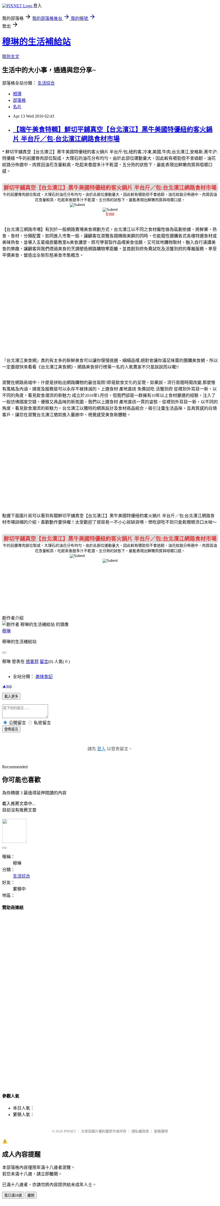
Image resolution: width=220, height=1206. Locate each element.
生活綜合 (46, 83)
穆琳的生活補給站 (36, 41)
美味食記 (44, 676)
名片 (17, 106)
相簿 (17, 94)
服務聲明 (161, 1131)
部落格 (19, 100)
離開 (30, 1195)
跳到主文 (10, 56)
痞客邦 (32, 661)
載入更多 (11, 696)
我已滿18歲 (13, 1195)
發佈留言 (11, 729)
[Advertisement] (110, 304)
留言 (44, 661)
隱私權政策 (140, 1131)
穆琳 (6, 631)
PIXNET (70, 1131)
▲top (7, 686)
